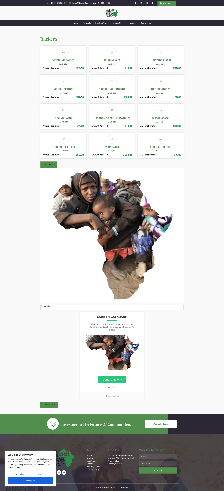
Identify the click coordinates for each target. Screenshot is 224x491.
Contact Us (146, 23)
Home (75, 23)
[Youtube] (152, 3)
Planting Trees (101, 23)
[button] (167, 3)
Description (45, 306)
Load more (48, 164)
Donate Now (49, 404)
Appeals (87, 23)
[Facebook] (135, 3)
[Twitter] (141, 3)
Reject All (42, 474)
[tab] (112, 306)
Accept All (30, 480)
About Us (117, 23)
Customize (19, 474)
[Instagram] (147, 3)
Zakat (131, 23)
